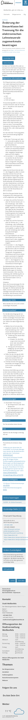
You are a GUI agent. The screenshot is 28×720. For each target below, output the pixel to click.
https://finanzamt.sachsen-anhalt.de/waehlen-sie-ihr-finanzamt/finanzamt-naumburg (13, 531)
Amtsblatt (5, 672)
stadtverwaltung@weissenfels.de (13, 620)
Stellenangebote (7, 675)
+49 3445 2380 (8, 525)
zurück (12, 580)
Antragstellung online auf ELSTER (13, 475)
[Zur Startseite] (6, 2)
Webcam (5, 680)
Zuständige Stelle (9, 58)
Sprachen (18, 2)
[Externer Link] (3, 691)
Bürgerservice (16, 14)
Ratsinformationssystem (10, 677)
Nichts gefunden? (8, 569)
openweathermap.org (12, 716)
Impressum (16, 592)
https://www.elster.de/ (11, 535)
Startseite (7, 14)
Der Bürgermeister (8, 669)
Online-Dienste (8, 63)
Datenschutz (6, 589)
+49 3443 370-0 (7, 615)
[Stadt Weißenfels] (14, 611)
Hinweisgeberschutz (8, 591)
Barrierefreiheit (7, 592)
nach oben (21, 580)
